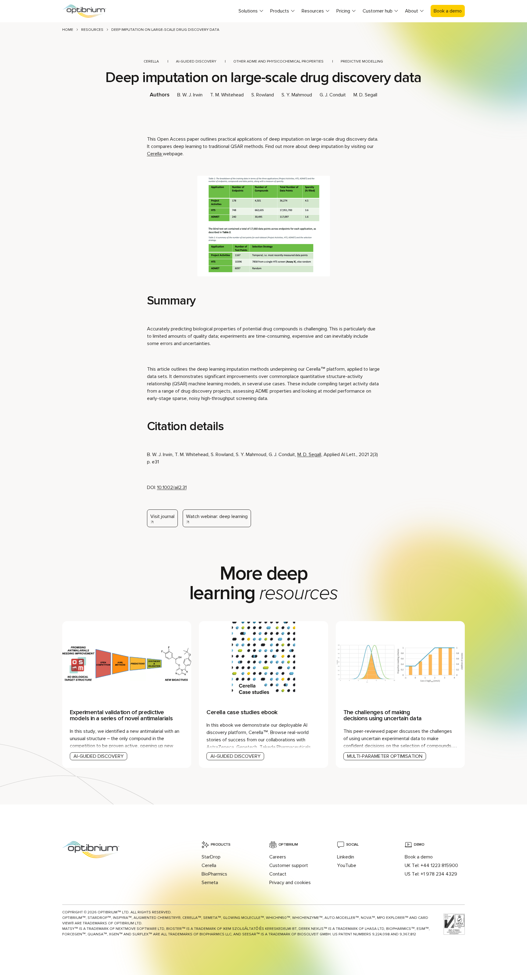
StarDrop (211, 857)
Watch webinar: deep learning (217, 516)
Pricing (343, 11)
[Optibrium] (89, 11)
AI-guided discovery (196, 61)
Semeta (210, 883)
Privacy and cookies (290, 883)
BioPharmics (214, 874)
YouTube (346, 865)
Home (67, 29)
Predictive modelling (362, 61)
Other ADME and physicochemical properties (278, 61)
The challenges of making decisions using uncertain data (382, 715)
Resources (313, 11)
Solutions (248, 11)
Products (279, 11)
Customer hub (378, 11)
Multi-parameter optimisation (384, 756)
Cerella (151, 61)
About (411, 11)
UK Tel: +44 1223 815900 (431, 865)
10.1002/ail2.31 (172, 487)
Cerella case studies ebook (241, 712)
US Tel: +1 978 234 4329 (431, 874)
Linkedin (345, 857)
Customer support (288, 865)
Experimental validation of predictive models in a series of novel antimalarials (121, 715)
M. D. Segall (309, 455)
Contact (277, 874)
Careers (277, 857)
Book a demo (448, 11)
